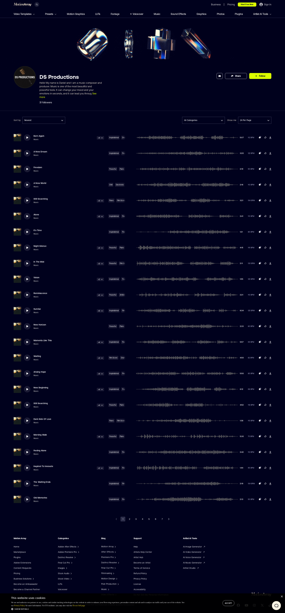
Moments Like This (43, 340)
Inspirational (114, 138)
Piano (122, 169)
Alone (36, 214)
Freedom (38, 167)
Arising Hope (40, 372)
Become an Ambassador (26, 584)
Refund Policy (140, 573)
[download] (270, 137)
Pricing (17, 573)
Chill (110, 185)
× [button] (282, 596)
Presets (49, 14)
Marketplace (20, 552)
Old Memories (40, 498)
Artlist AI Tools (261, 14)
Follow (262, 76)
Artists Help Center (143, 552)
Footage (115, 14)
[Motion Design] (116, 578)
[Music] (108, 589)
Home (16, 546)
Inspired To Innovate (43, 466)
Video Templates (23, 14)
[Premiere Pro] (115, 557)
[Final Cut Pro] (115, 568)
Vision (36, 277)
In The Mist (39, 262)
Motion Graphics (76, 14)
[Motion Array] (115, 546)
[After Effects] (115, 552)
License (137, 584)
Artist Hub (138, 557)
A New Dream (40, 151)
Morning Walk (40, 435)
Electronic (120, 185)
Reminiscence (40, 293)
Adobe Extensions (22, 563)
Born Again (39, 136)
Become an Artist (142, 563)
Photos (220, 14)
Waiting (37, 356)
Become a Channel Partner (27, 589)
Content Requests (22, 568)
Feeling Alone (40, 450)
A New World (40, 183)
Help (136, 546)
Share (238, 76)
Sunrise (37, 309)
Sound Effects (178, 14)
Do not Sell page (79, 606)
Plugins (239, 14)
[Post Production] (118, 584)
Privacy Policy (140, 579)
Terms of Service (142, 568)
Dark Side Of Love (42, 419)
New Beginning (41, 387)
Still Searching (41, 199)
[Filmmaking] (113, 573)
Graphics (201, 14)
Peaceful (112, 169)
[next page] (168, 519)
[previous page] (116, 519)
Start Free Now (247, 4)
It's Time (38, 230)
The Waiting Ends (42, 482)
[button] (97, 609)
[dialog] (142, 603)
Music (157, 14)
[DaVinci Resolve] (118, 562)
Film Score (121, 200)
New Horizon (40, 324)
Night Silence (40, 246)
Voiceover (138, 14)
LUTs (97, 14)
